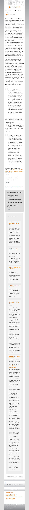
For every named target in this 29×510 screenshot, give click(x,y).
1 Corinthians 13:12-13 (10, 499)
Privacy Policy (14, 508)
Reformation (21, 186)
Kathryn (10, 267)
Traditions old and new (12, 198)
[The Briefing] (14, 5)
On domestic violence (9, 492)
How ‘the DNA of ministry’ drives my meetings (14, 497)
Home (6, 504)
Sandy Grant (7, 14)
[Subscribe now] (5, 483)
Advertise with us (19, 504)
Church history (15, 186)
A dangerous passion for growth (11, 494)
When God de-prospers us (10, 498)
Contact (15, 506)
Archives (7, 506)
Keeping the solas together (13, 196)
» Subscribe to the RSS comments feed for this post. (13, 187)
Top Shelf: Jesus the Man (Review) (15, 202)
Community (12, 506)
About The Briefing (11, 504)
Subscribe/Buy (8, 508)
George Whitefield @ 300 (13, 195)
